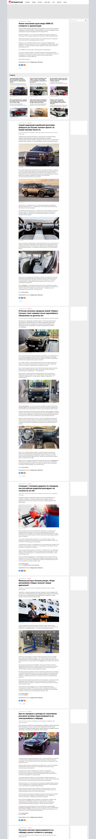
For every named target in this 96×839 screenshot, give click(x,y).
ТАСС (25, 814)
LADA (20, 476)
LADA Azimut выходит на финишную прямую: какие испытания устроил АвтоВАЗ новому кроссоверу (38, 101)
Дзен (36, 62)
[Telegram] (20, 65)
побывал (42, 660)
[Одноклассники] (25, 65)
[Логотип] (16, 2)
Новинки (34, 2)
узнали (32, 686)
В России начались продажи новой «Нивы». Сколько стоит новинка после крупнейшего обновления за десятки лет (38, 80)
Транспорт (59, 2)
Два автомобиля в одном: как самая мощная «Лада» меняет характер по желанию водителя (58, 79)
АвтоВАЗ (24, 476)
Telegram (32, 62)
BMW (20, 68)
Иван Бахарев (25, 292)
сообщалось (24, 285)
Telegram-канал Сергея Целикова (31, 565)
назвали (29, 799)
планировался (54, 460)
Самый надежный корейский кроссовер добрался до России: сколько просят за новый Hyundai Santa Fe (18, 80)
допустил (32, 556)
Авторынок (27, 2)
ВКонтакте (40, 62)
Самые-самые (47, 2)
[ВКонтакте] (22, 65)
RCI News (26, 694)
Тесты (53, 2)
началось (51, 411)
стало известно (25, 406)
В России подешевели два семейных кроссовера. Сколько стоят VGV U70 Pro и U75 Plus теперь (18, 101)
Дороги (65, 2)
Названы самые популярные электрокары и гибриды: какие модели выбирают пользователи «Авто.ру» (58, 101)
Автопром (40, 2)
